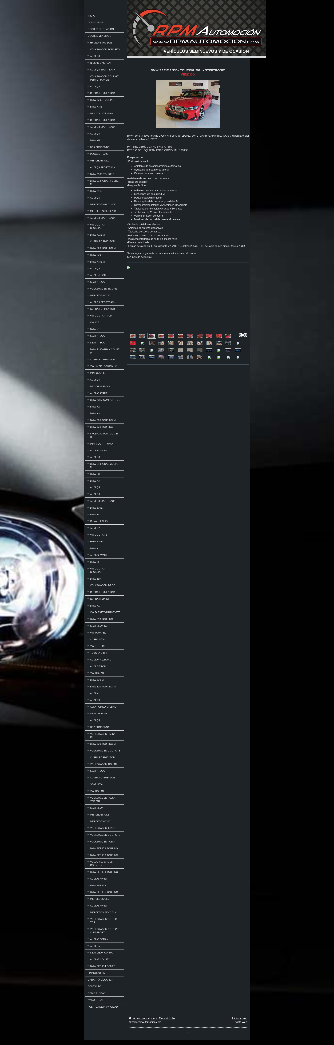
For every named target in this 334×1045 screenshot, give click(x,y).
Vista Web (241, 1021)
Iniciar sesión (239, 1018)
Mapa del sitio (167, 1018)
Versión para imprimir (145, 1018)
